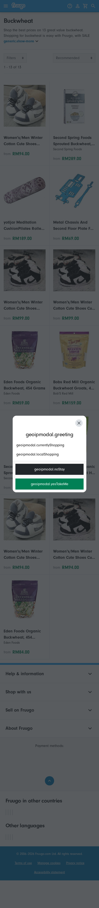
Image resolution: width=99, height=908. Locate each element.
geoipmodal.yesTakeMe (49, 484)
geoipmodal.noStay (49, 469)
